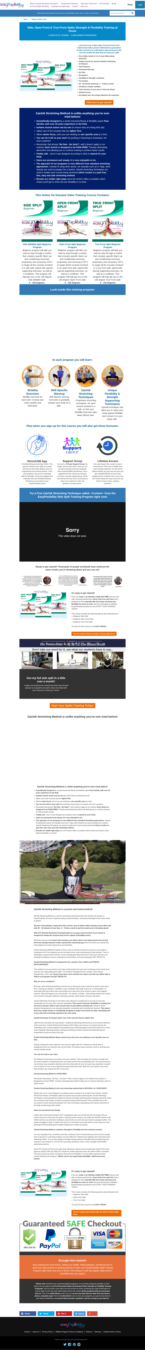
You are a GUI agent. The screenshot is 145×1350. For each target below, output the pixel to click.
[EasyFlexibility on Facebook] (69, 1345)
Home (25, 19)
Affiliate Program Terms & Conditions (69, 1332)
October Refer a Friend (112, 1332)
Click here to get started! (99, 102)
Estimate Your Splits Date (60, 6)
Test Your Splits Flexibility (39, 6)
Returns (89, 1332)
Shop (130, 4)
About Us (35, 1332)
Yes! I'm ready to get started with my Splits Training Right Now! (96, 1213)
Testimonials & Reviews (69, 3)
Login (140, 5)
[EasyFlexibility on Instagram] (79, 1345)
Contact (75, 6)
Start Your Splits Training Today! (72, 705)
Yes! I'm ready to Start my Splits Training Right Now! (94, 634)
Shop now (84, 6)
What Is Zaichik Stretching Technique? (44, 3)
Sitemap (97, 1332)
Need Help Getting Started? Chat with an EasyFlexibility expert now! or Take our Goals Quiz (68, 13)
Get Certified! (104, 3)
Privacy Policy (47, 1332)
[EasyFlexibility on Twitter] (65, 1345)
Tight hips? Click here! (88, 3)
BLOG (114, 3)
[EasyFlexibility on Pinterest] (74, 1345)
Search (27, 1332)
